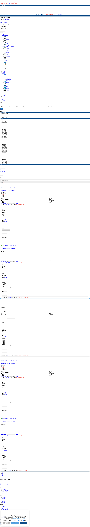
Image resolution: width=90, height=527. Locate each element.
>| (2, 477)
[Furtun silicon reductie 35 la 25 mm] (9, 360)
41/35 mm (5, 137)
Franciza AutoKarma (5, 500)
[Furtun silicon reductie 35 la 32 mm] (9, 418)
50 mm (5, 142)
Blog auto (3, 507)
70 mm (5, 153)
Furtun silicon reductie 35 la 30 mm (8, 305)
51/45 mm (5, 145)
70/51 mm (5, 154)
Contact (3, 498)
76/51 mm (5, 157)
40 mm (5, 135)
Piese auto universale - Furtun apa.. (5, 484)
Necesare (5, 520)
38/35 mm (5, 134)
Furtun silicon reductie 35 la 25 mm (8, 363)
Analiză (10, 520)
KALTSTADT (6, 113)
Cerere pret (4, 497)
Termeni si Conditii (5, 508)
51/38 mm (5, 144)
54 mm (5, 146)
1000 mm (5, 165)
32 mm (5, 124)
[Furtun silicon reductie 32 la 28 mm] (9, 187)
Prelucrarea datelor (5, 509)
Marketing (15, 520)
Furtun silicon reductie (7, 117)
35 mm (5, 127)
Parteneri (25, 520)
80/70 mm (5, 161)
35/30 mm (5, 129)
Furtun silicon (6, 116)
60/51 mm (5, 150)
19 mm (5, 119)
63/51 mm (5, 151)
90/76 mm (5, 162)
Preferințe (20, 520)
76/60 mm (5, 158)
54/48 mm (5, 147)
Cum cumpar (4, 489)
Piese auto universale (5, 99)
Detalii (17, 203)
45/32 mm (5, 139)
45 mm (5, 138)
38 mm (5, 131)
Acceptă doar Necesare (6, 523)
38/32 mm (5, 133)
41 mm (5, 136)
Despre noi (3, 506)
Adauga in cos (8, 204)
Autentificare (7, 19)
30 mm (5, 123)
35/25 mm (5, 128)
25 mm (5, 120)
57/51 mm (5, 148)
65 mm (5, 152)
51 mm (5, 143)
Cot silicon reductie (7, 115)
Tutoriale (3, 501)
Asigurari (3, 502)
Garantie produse (4, 491)
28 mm (5, 121)
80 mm (5, 160)
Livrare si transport (5, 490)
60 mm (5, 149)
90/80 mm (5, 163)
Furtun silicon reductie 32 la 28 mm (8, 190)
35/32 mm (5, 130)
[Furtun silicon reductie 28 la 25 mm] (9, 245)
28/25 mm (5, 122)
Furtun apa (3, 100)
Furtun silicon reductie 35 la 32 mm (8, 421)
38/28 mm (5, 132)
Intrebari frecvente (5, 493)
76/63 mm (5, 159)
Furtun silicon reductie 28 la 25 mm (8, 248)
